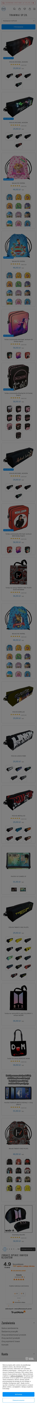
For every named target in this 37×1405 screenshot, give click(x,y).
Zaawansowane (18, 1400)
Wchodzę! (18, 1394)
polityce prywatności (17, 1376)
